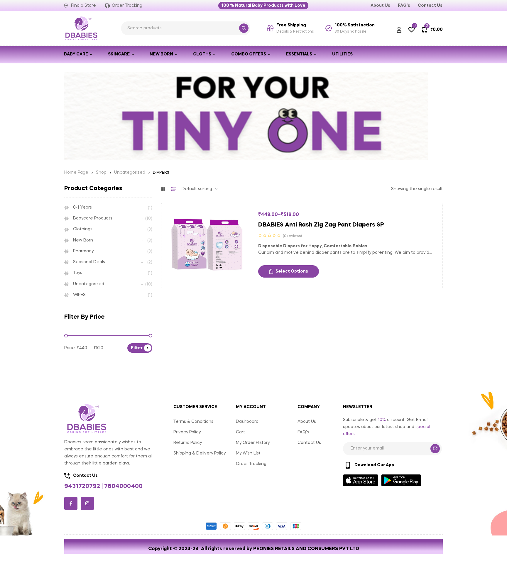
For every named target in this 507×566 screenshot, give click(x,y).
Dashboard (247, 422)
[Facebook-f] (70, 503)
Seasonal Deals (89, 262)
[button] (263, 5)
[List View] (173, 189)
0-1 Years (82, 207)
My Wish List (248, 453)
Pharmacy (83, 251)
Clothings (82, 229)
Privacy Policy (187, 432)
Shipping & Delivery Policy (199, 453)
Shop (101, 172)
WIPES (79, 295)
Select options (292, 271)
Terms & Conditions (193, 422)
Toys (77, 273)
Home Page (76, 172)
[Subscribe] (435, 448)
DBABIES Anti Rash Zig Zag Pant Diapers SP (321, 225)
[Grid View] (163, 189)
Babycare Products (92, 218)
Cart (240, 432)
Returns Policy (187, 443)
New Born (83, 240)
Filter (137, 348)
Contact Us (309, 443)
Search (244, 28)
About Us (307, 422)
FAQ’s (303, 432)
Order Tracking (251, 464)
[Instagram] (87, 503)
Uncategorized (129, 172)
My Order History (253, 443)
